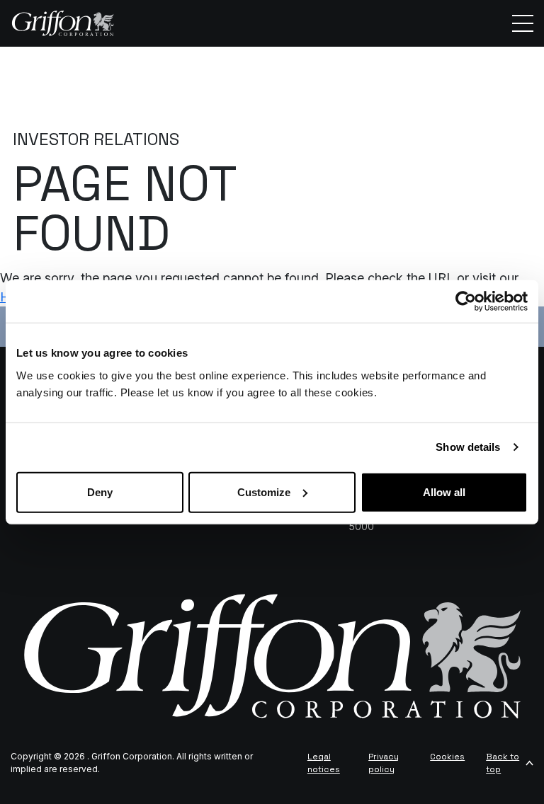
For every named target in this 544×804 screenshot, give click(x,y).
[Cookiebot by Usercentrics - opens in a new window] (466, 301)
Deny (100, 492)
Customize (263, 492)
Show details (468, 447)
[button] (522, 23)
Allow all (444, 492)
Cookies (447, 756)
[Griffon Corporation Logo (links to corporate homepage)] (63, 23)
